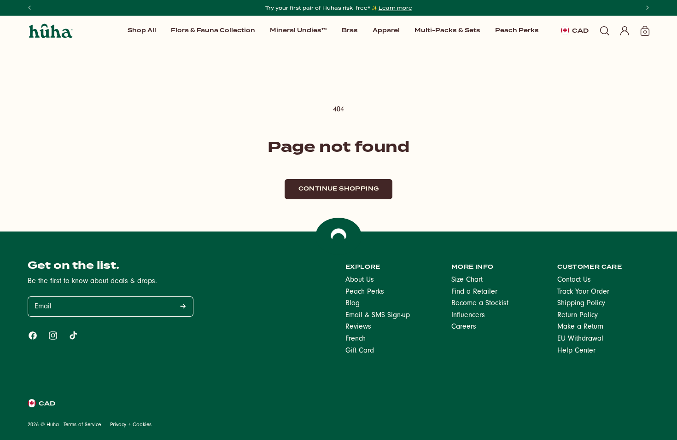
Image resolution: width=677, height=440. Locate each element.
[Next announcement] (647, 8)
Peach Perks (364, 292)
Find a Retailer (474, 292)
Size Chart (467, 280)
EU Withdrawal (580, 339)
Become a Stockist (479, 303)
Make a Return (580, 327)
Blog (352, 303)
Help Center (576, 351)
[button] (298, 30)
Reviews (358, 327)
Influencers (468, 315)
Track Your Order (583, 292)
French (355, 339)
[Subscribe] (183, 306)
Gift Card (359, 351)
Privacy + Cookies (131, 425)
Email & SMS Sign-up (377, 315)
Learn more (395, 8)
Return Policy (577, 315)
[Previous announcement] (29, 8)
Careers (463, 327)
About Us (359, 280)
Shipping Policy (581, 303)
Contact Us (574, 280)
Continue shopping (338, 188)
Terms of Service (82, 425)
